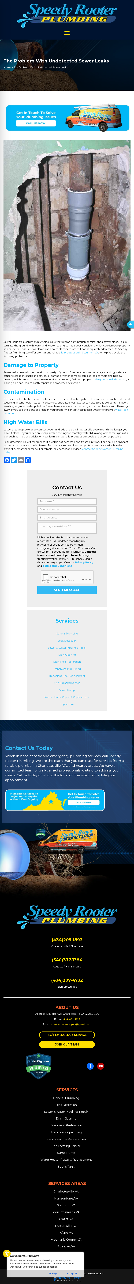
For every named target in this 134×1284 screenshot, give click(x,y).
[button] (67, 1035)
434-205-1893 (72, 1019)
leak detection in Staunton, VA (79, 352)
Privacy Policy (84, 562)
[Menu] (67, 33)
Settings (53, 1273)
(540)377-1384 (67, 959)
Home (7, 67)
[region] (45, 1264)
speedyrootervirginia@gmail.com (71, 1024)
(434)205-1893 (67, 939)
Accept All (72, 1273)
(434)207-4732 (67, 980)
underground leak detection (109, 379)
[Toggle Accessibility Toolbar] (7, 1253)
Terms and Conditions (57, 565)
